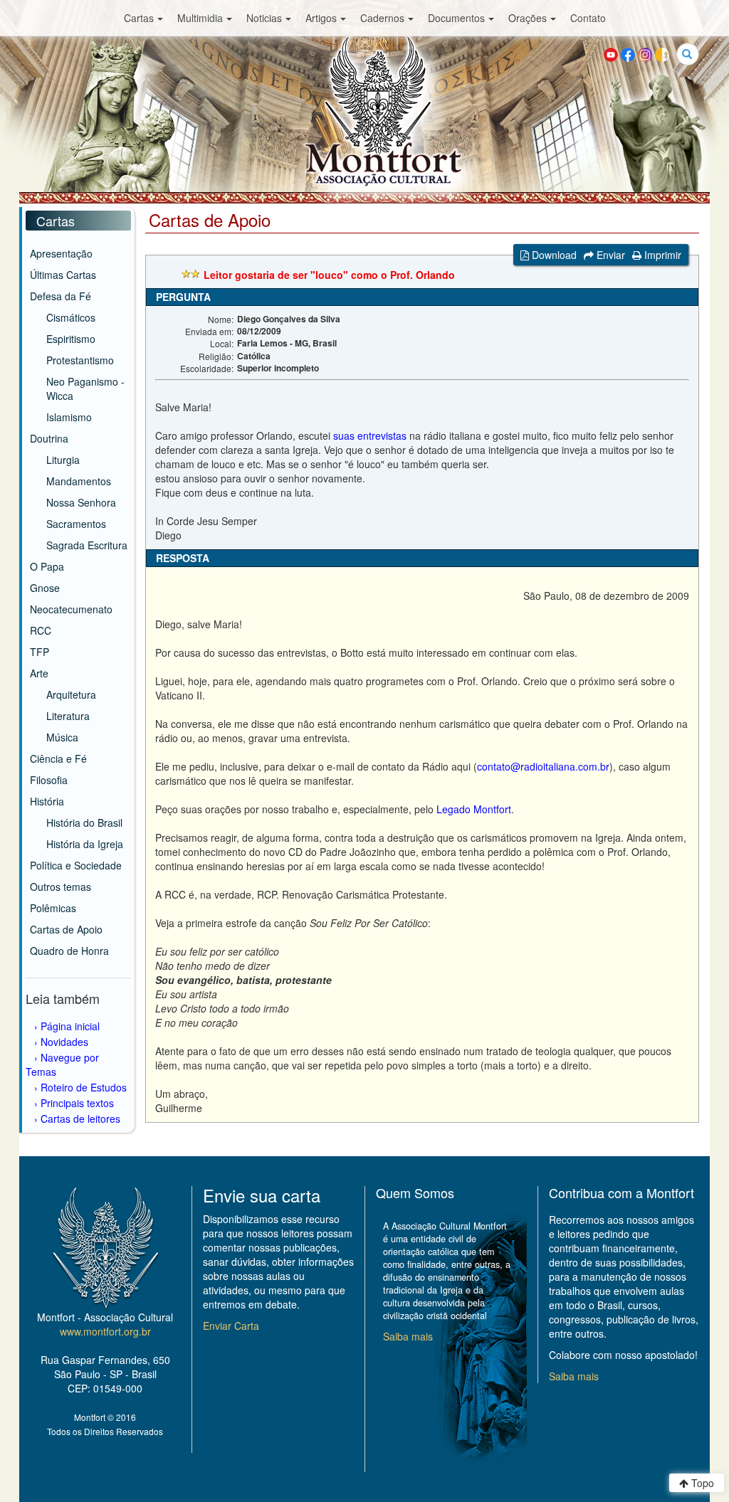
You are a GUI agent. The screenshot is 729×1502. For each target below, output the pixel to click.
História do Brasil (84, 822)
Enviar (609, 255)
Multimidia (200, 18)
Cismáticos (70, 317)
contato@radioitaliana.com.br (543, 766)
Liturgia (63, 460)
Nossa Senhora (81, 502)
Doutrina (49, 438)
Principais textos (77, 1103)
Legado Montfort (473, 809)
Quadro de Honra (69, 950)
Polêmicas (53, 908)
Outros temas (60, 886)
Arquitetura (71, 694)
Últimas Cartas (63, 275)
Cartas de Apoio (66, 929)
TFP (39, 652)
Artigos (321, 18)
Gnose (45, 588)
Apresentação (61, 253)
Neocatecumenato (71, 609)
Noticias (264, 18)
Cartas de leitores (80, 1118)
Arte (39, 673)
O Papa (47, 566)
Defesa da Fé (60, 296)
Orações (527, 18)
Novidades (64, 1042)
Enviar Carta (231, 1325)
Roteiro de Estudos (84, 1087)
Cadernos (382, 18)
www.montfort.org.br (105, 1331)
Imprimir (661, 255)
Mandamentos (78, 481)
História (47, 801)
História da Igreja (84, 844)
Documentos (456, 18)
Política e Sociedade (76, 865)
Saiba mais (408, 1336)
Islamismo (69, 417)
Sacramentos (76, 524)
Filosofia (49, 780)
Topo (701, 1483)
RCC (40, 630)
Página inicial (70, 1026)
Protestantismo (80, 360)
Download (553, 255)
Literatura (68, 716)
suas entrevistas (370, 435)
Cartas (139, 18)
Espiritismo (70, 339)
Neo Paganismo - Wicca (85, 388)
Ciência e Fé (58, 758)
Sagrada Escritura (86, 545)
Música (62, 737)
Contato (588, 18)
